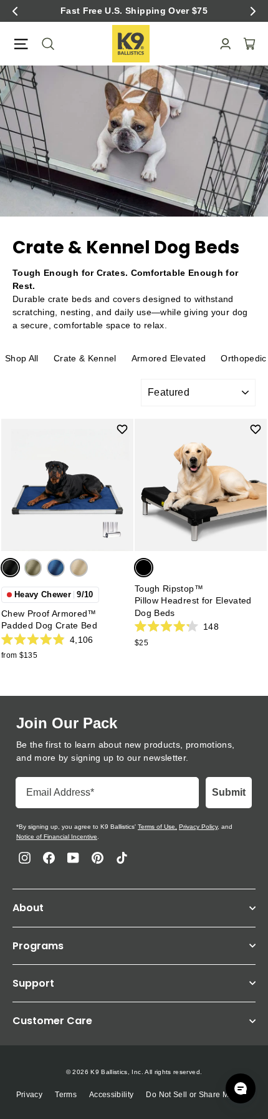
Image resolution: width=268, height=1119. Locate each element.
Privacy (29, 1094)
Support (33, 983)
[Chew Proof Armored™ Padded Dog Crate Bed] (67, 485)
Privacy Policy (198, 826)
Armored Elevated (169, 358)
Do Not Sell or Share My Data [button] (199, 1094)
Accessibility (111, 1094)
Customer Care (52, 1021)
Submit (229, 792)
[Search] (44, 43)
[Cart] (246, 43)
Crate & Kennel (85, 358)
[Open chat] (241, 1088)
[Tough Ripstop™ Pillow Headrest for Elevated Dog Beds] (201, 485)
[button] (14, 11)
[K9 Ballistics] (131, 43)
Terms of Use (156, 826)
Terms (66, 1094)
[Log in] (222, 44)
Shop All (22, 358)
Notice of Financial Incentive (56, 836)
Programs (38, 946)
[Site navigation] (20, 44)
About (28, 908)
